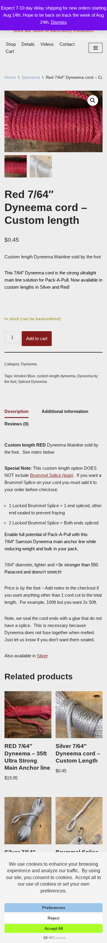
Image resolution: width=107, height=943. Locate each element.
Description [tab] (16, 411)
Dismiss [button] (59, 22)
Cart (10, 51)
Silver (42, 655)
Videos (47, 44)
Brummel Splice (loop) (51, 475)
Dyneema (31, 77)
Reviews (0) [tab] (16, 423)
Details (28, 44)
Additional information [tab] (65, 411)
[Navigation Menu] (96, 48)
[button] (92, 100)
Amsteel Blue (24, 376)
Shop (11, 44)
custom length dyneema (56, 376)
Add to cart (36, 338)
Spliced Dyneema (32, 382)
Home (10, 77)
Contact (67, 44)
